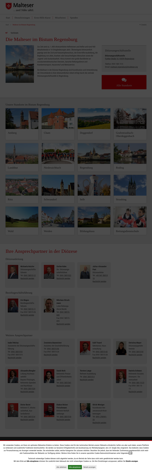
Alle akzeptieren (75, 467)
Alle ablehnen (62, 467)
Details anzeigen (90, 467)
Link (130, 453)
